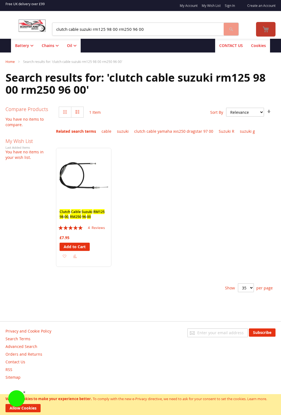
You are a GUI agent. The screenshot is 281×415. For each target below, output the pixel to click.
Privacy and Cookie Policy (28, 331)
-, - (82, 214)
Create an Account (261, 5)
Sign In (230, 5)
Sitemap (13, 377)
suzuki (123, 131)
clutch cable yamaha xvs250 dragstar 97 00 (173, 131)
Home (10, 61)
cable (106, 131)
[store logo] (32, 26)
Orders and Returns (23, 354)
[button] (64, 256)
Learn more (256, 398)
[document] (140, 404)
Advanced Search (21, 346)
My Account (189, 5)
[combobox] (138, 29)
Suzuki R (226, 131)
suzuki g (247, 131)
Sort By (216, 112)
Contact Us (15, 361)
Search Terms (17, 338)
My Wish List (211, 5)
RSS (8, 369)
